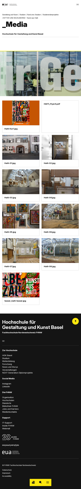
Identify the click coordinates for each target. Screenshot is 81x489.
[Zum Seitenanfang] (75, 321)
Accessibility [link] (6, 476)
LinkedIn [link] (6, 386)
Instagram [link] (6, 383)
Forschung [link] (7, 364)
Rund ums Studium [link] (34, 15)
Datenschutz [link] (7, 470)
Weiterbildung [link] (8, 361)
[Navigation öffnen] (47, 482)
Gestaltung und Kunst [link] (10, 15)
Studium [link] (23, 15)
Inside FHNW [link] (8, 425)
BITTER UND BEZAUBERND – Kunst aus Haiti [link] (20, 18)
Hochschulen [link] (8, 400)
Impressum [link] (6, 473)
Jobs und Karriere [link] (10, 409)
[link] (9, 4)
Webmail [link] (6, 428)
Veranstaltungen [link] (9, 370)
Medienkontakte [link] (9, 412)
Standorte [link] (6, 403)
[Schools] (33, 482)
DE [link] (77, 5)
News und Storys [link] (10, 367)
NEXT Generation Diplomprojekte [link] (17, 373)
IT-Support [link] (7, 423)
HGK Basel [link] (7, 355)
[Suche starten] (40, 482)
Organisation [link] (8, 397)
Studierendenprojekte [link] (51, 15)
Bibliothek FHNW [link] (10, 406)
